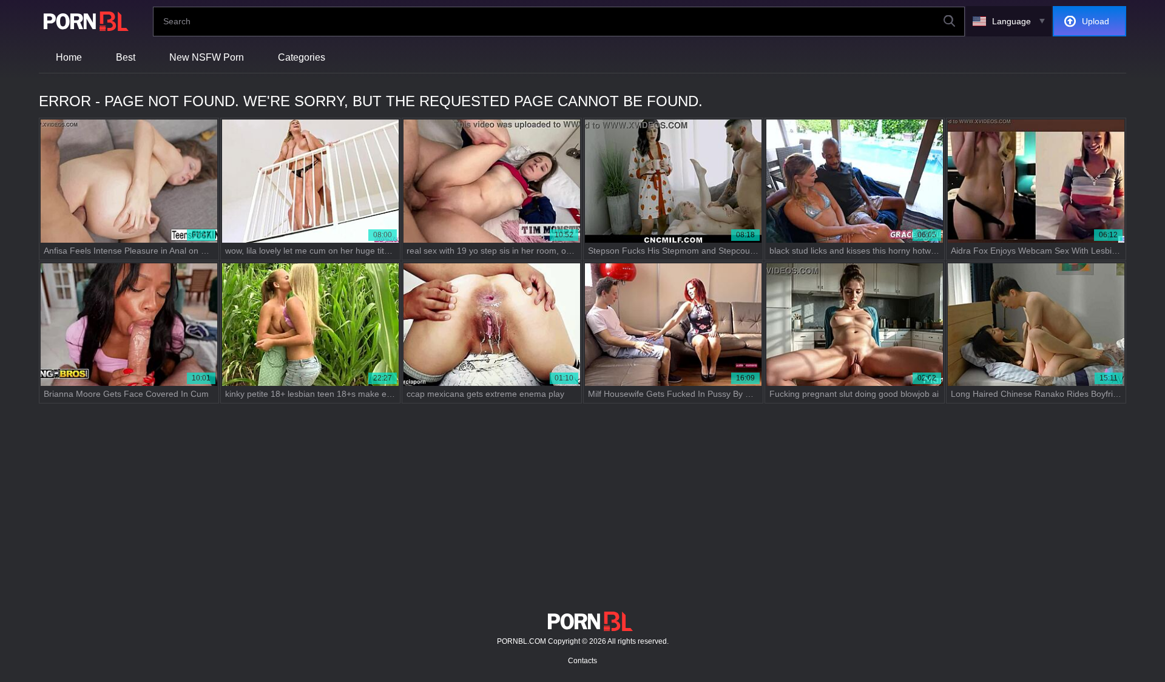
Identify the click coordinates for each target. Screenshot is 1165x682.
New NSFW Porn (206, 57)
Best (125, 57)
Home (69, 57)
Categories (301, 57)
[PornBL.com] (84, 21)
